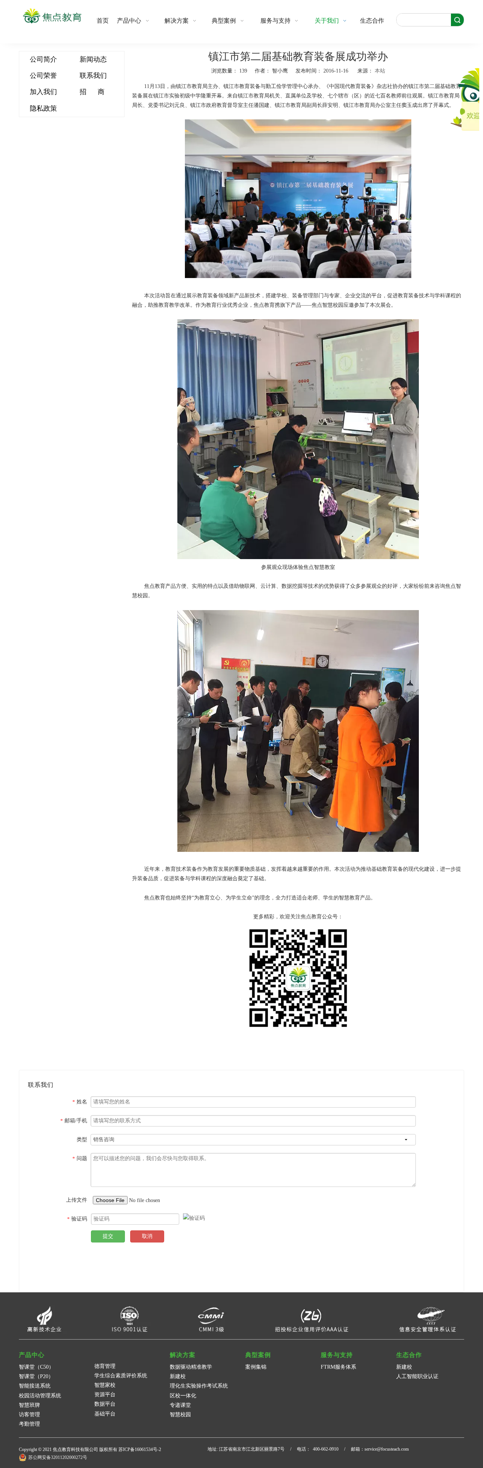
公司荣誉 (43, 75)
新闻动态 (93, 59)
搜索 (457, 20)
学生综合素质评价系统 (120, 1375)
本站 (380, 71)
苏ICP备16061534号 (137, 1449)
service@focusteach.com (387, 1449)
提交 (108, 1236)
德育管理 (104, 1366)
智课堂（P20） (36, 1376)
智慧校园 (180, 1414)
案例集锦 (255, 1367)
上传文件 (76, 1200)
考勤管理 (29, 1424)
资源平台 (104, 1394)
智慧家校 (104, 1385)
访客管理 (29, 1414)
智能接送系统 (35, 1386)
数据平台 (104, 1404)
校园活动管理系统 (40, 1395)
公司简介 (43, 59)
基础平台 (104, 1414)
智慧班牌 (29, 1405)
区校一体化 (183, 1395)
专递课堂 (180, 1405)
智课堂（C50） (36, 1367)
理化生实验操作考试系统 (199, 1386)
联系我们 (93, 75)
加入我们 (43, 92)
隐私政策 (43, 108)
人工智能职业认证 (417, 1376)
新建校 (178, 1376)
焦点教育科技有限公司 (75, 1449)
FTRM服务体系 (338, 1367)
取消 (147, 1236)
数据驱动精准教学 (191, 1367)
